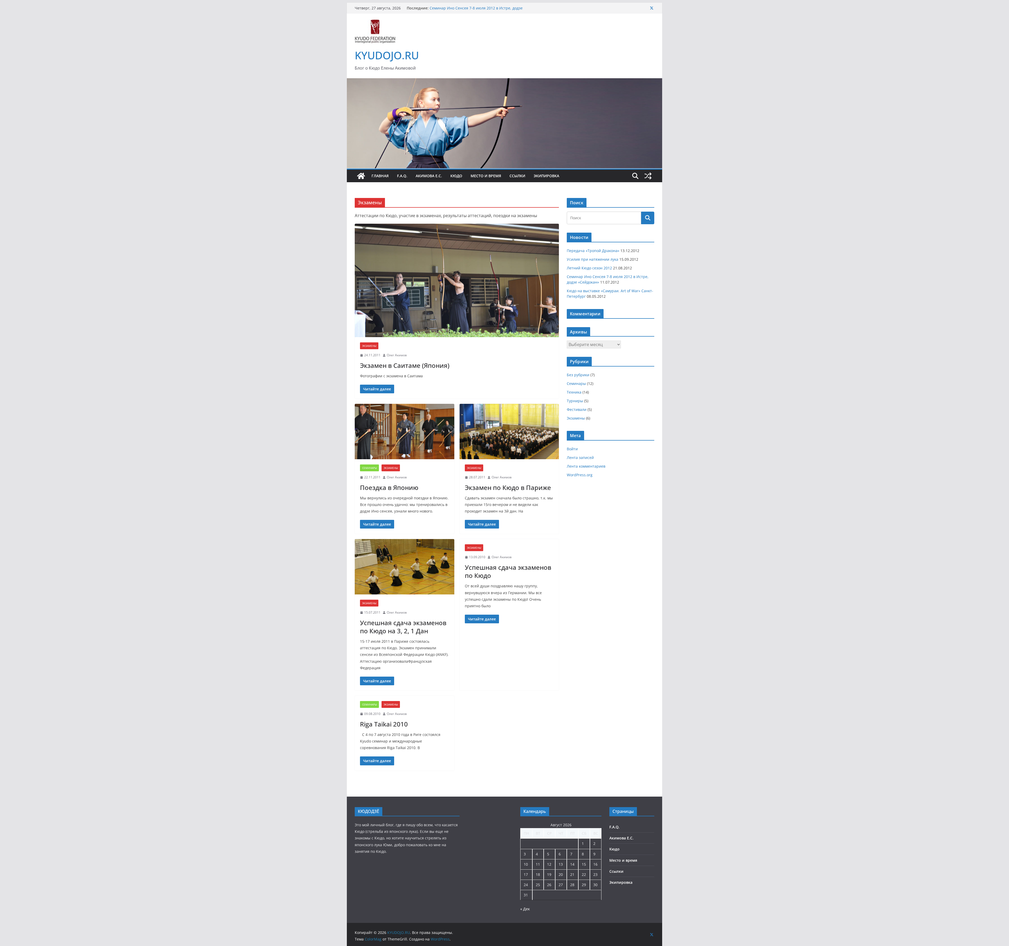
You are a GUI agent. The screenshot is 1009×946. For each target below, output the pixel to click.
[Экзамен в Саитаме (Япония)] (457, 280)
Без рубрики (578, 374)
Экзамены (369, 346)
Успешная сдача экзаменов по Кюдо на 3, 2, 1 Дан (403, 626)
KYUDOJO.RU (387, 55)
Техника (574, 392)
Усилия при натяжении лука (592, 259)
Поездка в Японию (389, 487)
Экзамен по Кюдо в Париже (508, 487)
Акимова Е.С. (429, 175)
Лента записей (580, 457)
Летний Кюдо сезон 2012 (589, 267)
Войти (572, 448)
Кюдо (456, 175)
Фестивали (576, 409)
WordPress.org (580, 474)
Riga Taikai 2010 (384, 724)
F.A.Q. (402, 175)
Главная (380, 175)
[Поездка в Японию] (404, 431)
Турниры (575, 400)
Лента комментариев (586, 466)
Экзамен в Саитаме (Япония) (404, 365)
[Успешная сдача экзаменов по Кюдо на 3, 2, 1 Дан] (404, 566)
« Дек (525, 908)
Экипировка (546, 175)
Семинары (369, 468)
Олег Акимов (397, 355)
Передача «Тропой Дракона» (593, 250)
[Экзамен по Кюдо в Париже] (509, 431)
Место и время (486, 175)
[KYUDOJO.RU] (504, 82)
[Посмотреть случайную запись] (648, 176)
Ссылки (517, 175)
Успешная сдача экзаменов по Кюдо (508, 571)
